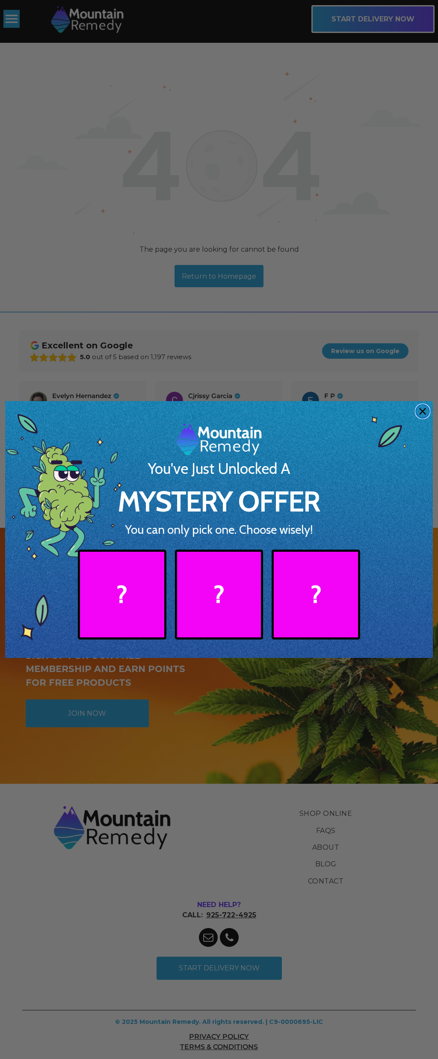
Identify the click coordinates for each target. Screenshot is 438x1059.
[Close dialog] (422, 411)
